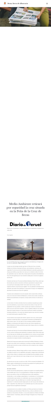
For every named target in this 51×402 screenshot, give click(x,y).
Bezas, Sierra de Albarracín (18, 3)
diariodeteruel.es (25, 401)
